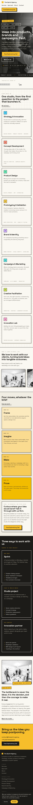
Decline (6, 801)
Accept (14, 801)
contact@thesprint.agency (10, 737)
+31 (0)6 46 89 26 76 (8, 739)
